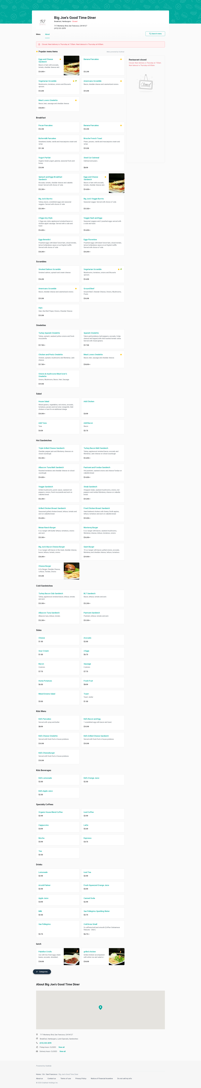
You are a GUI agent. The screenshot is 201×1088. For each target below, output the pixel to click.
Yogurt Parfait (45, 158)
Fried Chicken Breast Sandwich (97, 508)
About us (39, 1079)
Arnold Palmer (45, 885)
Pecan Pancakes (46, 125)
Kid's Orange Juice (91, 778)
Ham (40, 308)
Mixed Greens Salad (47, 694)
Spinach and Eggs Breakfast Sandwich (50, 178)
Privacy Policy (81, 1079)
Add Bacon (88, 423)
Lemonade (43, 872)
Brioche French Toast (93, 138)
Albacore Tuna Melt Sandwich (51, 467)
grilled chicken (90, 952)
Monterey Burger (91, 527)
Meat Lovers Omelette (48, 100)
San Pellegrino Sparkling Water (97, 911)
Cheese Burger (45, 566)
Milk (40, 911)
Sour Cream (44, 651)
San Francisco (51, 1074)
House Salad (44, 401)
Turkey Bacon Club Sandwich (51, 593)
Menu (38, 34)
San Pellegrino (45, 924)
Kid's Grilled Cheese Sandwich (96, 736)
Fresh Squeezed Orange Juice (96, 885)
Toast (86, 694)
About (47, 34)
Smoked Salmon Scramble (50, 269)
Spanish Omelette (91, 333)
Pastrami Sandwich (92, 613)
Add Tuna (43, 423)
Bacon (41, 664)
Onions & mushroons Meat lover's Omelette (53, 375)
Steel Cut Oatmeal (91, 158)
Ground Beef (89, 288)
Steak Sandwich (90, 487)
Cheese (42, 638)
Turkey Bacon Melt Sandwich (96, 448)
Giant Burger (89, 547)
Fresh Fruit (88, 681)
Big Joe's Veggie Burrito (94, 199)
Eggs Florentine (90, 239)
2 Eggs (86, 651)
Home (38, 1074)
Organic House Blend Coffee (51, 812)
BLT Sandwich (89, 593)
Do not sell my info (124, 1079)
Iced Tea (87, 872)
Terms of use (66, 1079)
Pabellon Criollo (45, 952)
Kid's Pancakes (45, 719)
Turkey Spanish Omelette (49, 333)
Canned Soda (89, 898)
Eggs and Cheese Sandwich (46, 60)
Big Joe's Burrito (45, 199)
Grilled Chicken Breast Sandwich (52, 508)
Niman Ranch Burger (47, 527)
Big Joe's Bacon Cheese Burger (52, 547)
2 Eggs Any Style (45, 218)
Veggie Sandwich (46, 487)
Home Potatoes (45, 681)
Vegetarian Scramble (47, 81)
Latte (86, 825)
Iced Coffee (89, 812)
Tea (40, 851)
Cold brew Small (90, 924)
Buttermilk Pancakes (47, 138)
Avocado (87, 638)
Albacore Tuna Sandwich (49, 613)
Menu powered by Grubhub (115, 52)
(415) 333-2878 (60, 28)
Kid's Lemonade (45, 778)
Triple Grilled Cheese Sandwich (51, 448)
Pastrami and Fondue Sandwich (97, 467)
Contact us (52, 1079)
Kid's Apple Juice (46, 791)
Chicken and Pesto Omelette (51, 354)
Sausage (87, 664)
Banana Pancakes (91, 59)
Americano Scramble (92, 81)
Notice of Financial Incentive (102, 1079)
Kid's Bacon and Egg (92, 719)
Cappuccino (44, 825)
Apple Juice (43, 898)
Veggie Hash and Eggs (93, 218)
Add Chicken (89, 401)
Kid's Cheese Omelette (48, 736)
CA (43, 1074)
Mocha (41, 838)
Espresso (87, 838)
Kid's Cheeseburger (47, 753)
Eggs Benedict (45, 239)
